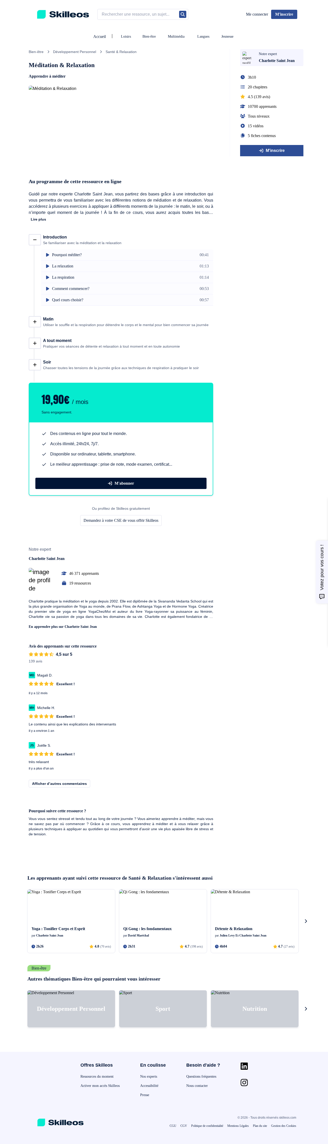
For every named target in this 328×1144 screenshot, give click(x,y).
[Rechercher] (182, 14)
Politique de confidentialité (207, 1126)
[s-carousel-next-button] (306, 921)
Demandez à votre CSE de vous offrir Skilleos (121, 520)
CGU (173, 1126)
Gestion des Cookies (283, 1126)
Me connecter (257, 14)
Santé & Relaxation (121, 52)
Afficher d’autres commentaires (59, 784)
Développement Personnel (74, 52)
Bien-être (149, 36)
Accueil (99, 36)
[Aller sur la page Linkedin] (244, 1066)
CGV (183, 1126)
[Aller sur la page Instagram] (244, 1082)
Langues (203, 36)
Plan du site (260, 1126)
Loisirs (126, 36)
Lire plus (38, 219)
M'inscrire (275, 150)
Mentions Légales (238, 1126)
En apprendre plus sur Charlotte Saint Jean (63, 627)
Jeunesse (227, 36)
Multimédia (176, 36)
